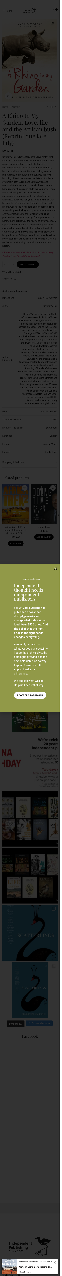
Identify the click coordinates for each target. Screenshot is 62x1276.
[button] (55, 568)
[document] (30, 638)
